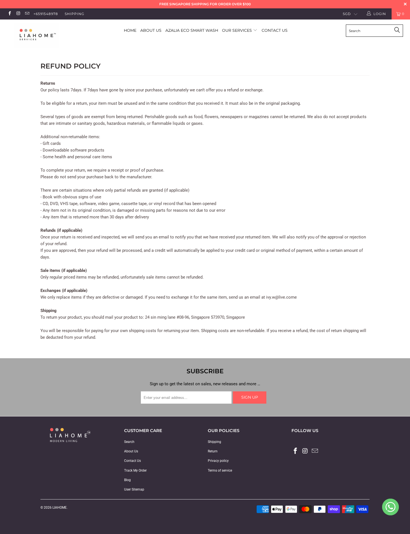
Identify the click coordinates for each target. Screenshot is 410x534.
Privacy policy (218, 461)
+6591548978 (45, 14)
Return (213, 451)
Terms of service (220, 470)
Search (129, 442)
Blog (127, 480)
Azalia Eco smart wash (191, 30)
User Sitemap (134, 489)
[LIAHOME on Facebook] (9, 14)
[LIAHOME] (36, 35)
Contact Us (275, 30)
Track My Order (135, 470)
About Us (150, 30)
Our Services (237, 30)
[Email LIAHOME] (27, 14)
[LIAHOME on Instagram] (18, 14)
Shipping (74, 14)
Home (130, 30)
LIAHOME (59, 507)
